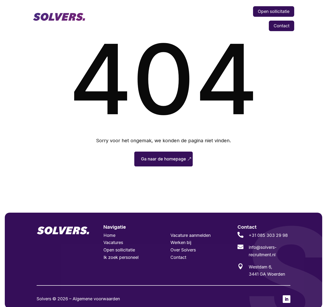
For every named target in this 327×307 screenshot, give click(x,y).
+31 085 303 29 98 (268, 235)
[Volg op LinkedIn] (286, 299)
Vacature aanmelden (190, 235)
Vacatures (138, 11)
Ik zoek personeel (171, 11)
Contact (281, 25)
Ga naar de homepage (163, 158)
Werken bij (237, 11)
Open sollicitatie (273, 11)
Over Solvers (183, 249)
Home (118, 11)
